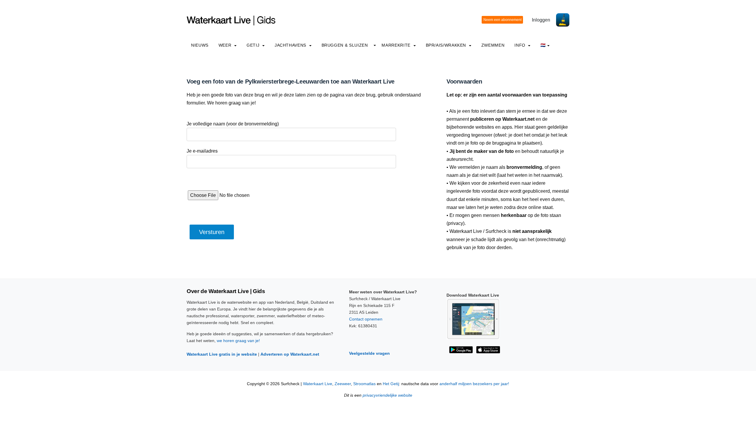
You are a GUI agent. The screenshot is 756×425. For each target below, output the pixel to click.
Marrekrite (397, 45)
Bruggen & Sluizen (345, 45)
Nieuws (199, 45)
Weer (226, 45)
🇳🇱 (543, 45)
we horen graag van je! (238, 340)
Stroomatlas (364, 384)
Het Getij (391, 384)
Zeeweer (343, 384)
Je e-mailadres (202, 150)
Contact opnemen (365, 319)
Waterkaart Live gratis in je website (222, 354)
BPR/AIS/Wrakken (446, 45)
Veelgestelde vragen (369, 353)
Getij (254, 45)
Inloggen (541, 19)
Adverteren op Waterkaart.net (289, 354)
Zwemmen (492, 45)
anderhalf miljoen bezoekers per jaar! (474, 384)
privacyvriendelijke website (387, 395)
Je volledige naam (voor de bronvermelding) (233, 123)
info (520, 45)
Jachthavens (291, 45)
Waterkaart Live (317, 384)
